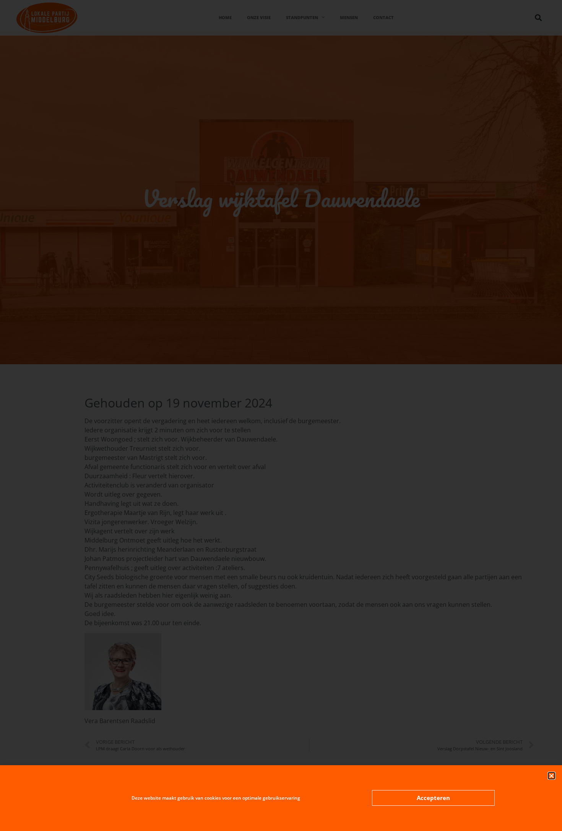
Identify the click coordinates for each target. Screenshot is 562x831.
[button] (551, 776)
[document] (281, 415)
